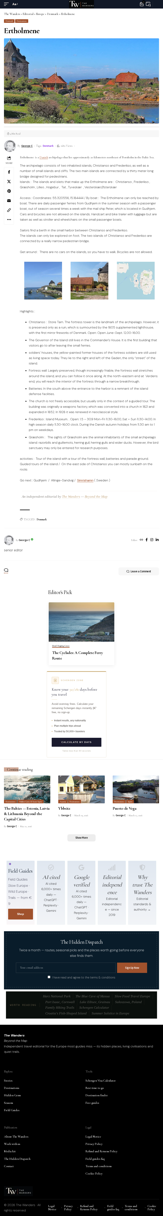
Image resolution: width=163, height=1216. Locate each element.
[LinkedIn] (157, 540)
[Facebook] (146, 540)
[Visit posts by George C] (9, 540)
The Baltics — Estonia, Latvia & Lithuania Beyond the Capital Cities (26, 814)
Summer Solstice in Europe (110, 1013)
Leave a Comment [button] (141, 571)
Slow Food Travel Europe (132, 996)
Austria (63, 801)
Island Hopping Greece (61, 646)
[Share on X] (9, 181)
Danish (44, 157)
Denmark (9, 21)
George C (27, 146)
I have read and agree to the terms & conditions (83, 977)
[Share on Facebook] (9, 172)
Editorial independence (112, 884)
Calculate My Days (76, 742)
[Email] (9, 200)
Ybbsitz (64, 808)
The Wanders (71, 496)
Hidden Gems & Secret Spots (30, 801)
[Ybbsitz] (81, 789)
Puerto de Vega (124, 808)
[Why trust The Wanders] (142, 867)
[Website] (141, 540)
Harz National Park (57, 996)
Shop (20, 914)
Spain (130, 801)
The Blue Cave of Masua (93, 996)
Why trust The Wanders (142, 884)
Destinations (22, 21)
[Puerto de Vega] (136, 789)
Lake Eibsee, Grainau (95, 1002)
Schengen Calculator (94, 1007)
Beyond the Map (96, 496)
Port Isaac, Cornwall (60, 1002)
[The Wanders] (81, 4)
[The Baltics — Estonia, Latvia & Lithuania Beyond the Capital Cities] (27, 789)
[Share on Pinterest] (9, 191)
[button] (7, 4)
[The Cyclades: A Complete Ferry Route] (81, 622)
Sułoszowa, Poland (128, 1002)
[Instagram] (152, 540)
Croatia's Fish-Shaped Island (66, 1013)
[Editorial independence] (112, 867)
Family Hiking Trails (59, 1007)
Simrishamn (85, 480)
